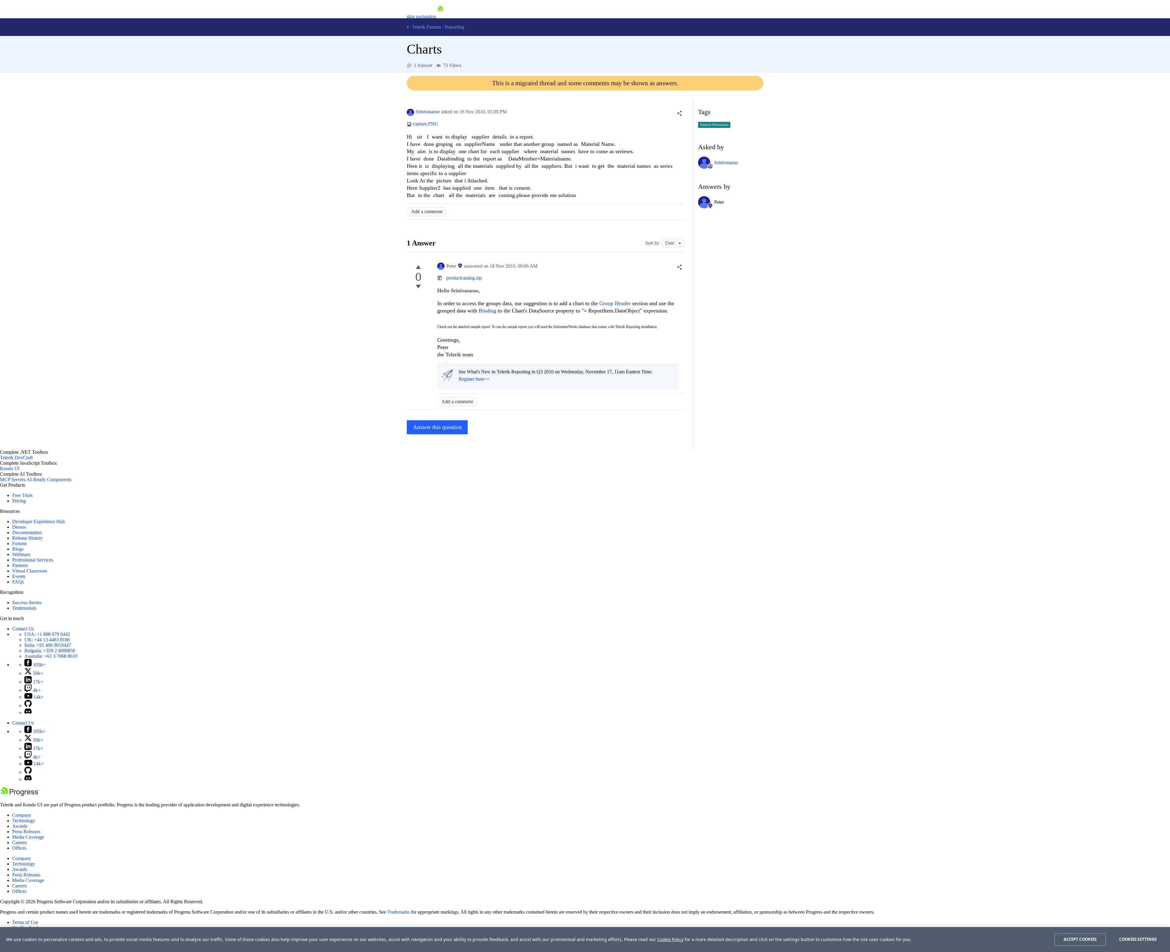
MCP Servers (13, 479)
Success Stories (27, 602)
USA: (47, 634)
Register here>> (474, 379)
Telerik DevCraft (16, 457)
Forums (19, 543)
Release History (27, 538)
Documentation (27, 532)
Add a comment (426, 211)
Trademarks (398, 912)
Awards (19, 826)
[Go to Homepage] (440, 16)
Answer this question (437, 427)
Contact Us (23, 628)
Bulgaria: (49, 650)
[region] (585, 939)
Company (21, 815)
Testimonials (24, 608)
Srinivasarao (428, 111)
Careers (19, 842)
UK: (47, 639)
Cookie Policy (670, 939)
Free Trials (22, 495)
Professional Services (32, 559)
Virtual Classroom (29, 570)
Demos (19, 527)
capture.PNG (425, 124)
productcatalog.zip (464, 277)
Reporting (454, 27)
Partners (20, 565)
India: (47, 645)
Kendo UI (10, 468)
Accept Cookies (1080, 939)
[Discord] (28, 712)
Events (18, 576)
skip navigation (421, 16)
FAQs (18, 581)
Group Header (615, 303)
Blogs (17, 549)
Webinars (21, 554)
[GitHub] (28, 705)
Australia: (50, 656)
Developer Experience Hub (38, 521)
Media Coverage (28, 837)
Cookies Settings (1138, 939)
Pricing (19, 500)
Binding (488, 311)
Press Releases (26, 831)
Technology (23, 820)
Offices (19, 848)
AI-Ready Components (49, 479)
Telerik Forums (426, 27)
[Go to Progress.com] (20, 794)
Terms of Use (25, 922)
